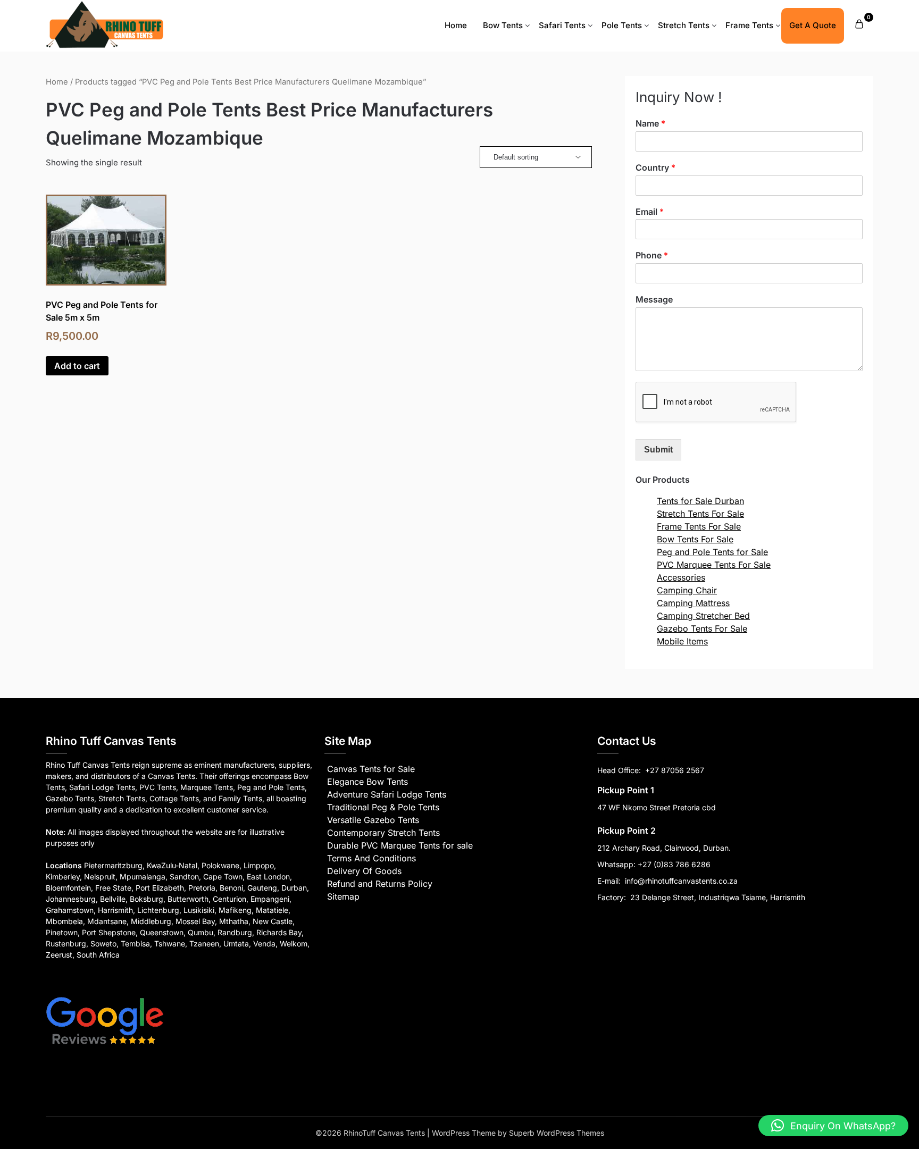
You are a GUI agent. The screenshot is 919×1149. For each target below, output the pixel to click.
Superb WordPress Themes (556, 1132)
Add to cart (77, 365)
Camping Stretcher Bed (703, 615)
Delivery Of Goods (364, 871)
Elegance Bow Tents (367, 781)
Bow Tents (503, 25)
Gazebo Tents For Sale (702, 628)
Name (650, 123)
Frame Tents (749, 25)
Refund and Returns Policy (379, 883)
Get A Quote (812, 25)
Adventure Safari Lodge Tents (386, 794)
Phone (652, 255)
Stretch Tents (683, 25)
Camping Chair (687, 590)
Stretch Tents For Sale (700, 513)
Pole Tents (621, 25)
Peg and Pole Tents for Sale (712, 552)
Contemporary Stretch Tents (383, 832)
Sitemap (343, 896)
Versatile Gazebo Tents (373, 820)
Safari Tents (562, 25)
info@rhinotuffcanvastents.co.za (681, 880)
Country (655, 167)
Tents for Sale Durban (700, 501)
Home (456, 25)
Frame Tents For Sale (699, 526)
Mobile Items (682, 641)
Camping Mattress (693, 603)
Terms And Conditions (371, 858)
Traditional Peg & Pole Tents (383, 807)
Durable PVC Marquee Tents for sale (400, 845)
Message (654, 299)
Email (650, 211)
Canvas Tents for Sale (371, 769)
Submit (658, 449)
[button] (833, 1125)
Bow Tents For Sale (695, 539)
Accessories (681, 577)
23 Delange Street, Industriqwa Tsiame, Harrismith (716, 897)
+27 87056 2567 (674, 770)
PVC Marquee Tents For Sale (714, 564)
